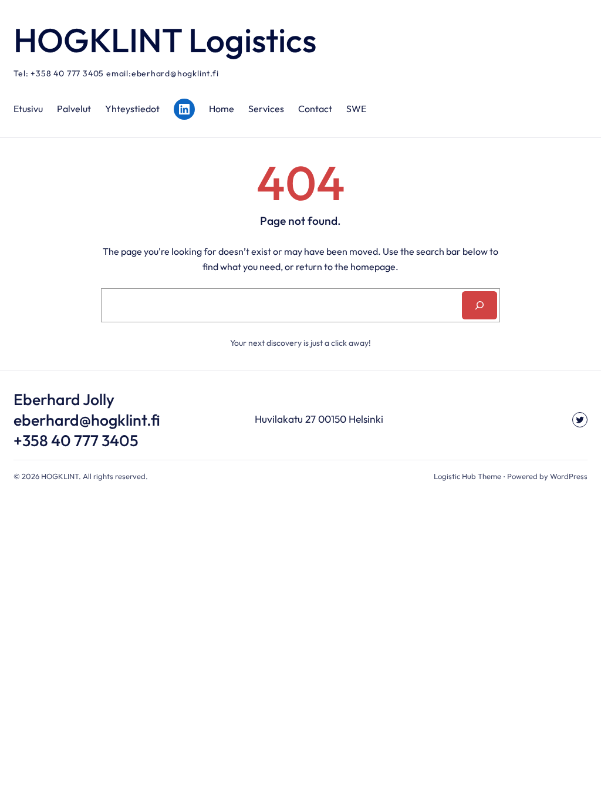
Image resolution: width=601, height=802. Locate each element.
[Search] (479, 305)
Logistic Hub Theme (467, 476)
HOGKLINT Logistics (164, 40)
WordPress (569, 476)
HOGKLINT (60, 476)
